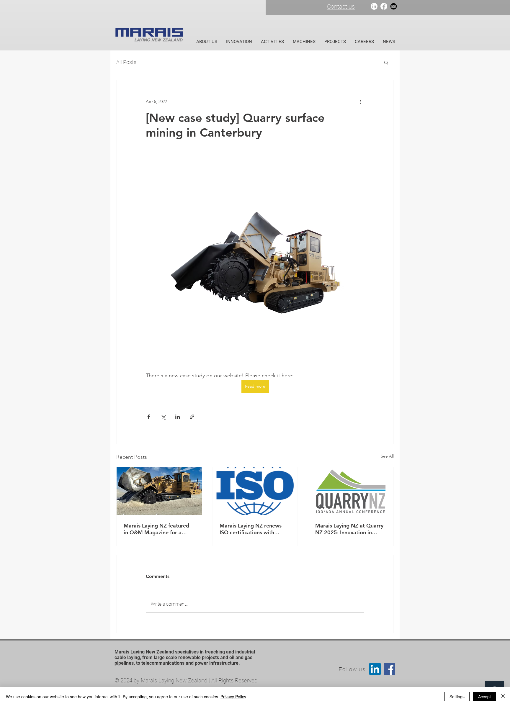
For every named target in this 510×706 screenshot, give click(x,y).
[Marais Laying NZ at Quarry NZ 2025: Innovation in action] (350, 491)
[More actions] (360, 101)
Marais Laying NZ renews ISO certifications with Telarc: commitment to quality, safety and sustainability (251, 529)
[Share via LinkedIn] (177, 417)
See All (387, 456)
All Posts (126, 62)
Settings (457, 697)
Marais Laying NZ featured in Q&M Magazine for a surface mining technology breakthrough (156, 529)
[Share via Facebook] (148, 417)
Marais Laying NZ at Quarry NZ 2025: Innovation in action (349, 529)
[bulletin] (393, 6)
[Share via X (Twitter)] (163, 417)
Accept (484, 697)
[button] (386, 62)
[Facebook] (383, 6)
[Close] (502, 696)
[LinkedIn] (374, 6)
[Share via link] (192, 417)
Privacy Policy (233, 697)
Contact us (341, 6)
